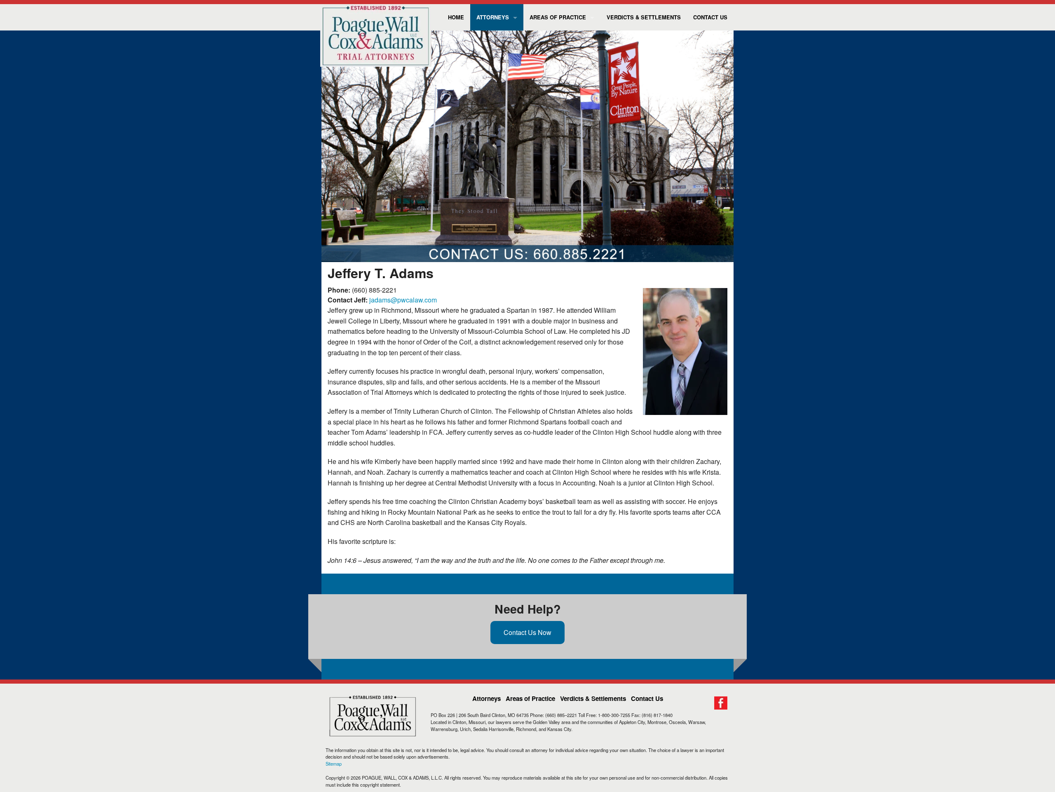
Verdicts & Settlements (644, 17)
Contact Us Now (527, 632)
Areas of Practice (558, 17)
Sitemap (334, 763)
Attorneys (492, 17)
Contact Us (710, 17)
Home (456, 17)
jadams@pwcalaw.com (403, 300)
